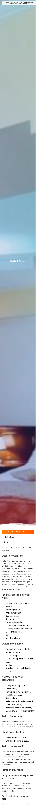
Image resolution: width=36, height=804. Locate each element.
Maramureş (14, 2)
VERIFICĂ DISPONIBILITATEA (18, 531)
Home (7, 2)
